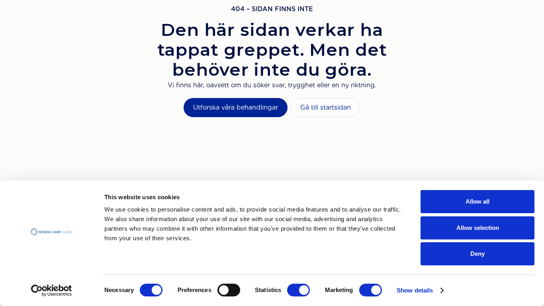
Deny (477, 253)
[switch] (228, 290)
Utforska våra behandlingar (235, 107)
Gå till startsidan (325, 107)
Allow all (477, 201)
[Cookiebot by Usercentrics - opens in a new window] (51, 290)
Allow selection (477, 227)
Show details (415, 290)
